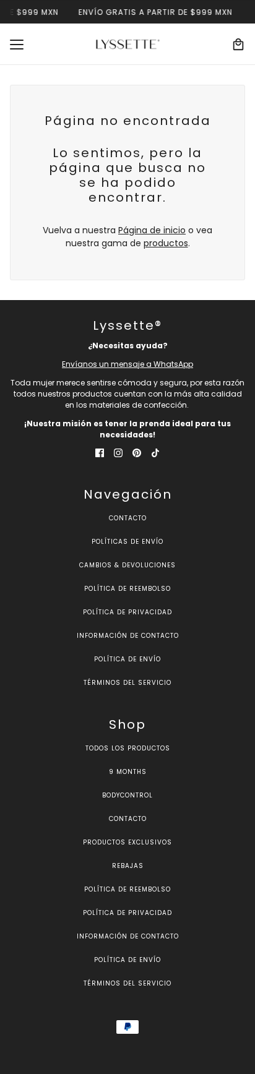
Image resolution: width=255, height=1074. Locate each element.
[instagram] (118, 452)
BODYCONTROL (127, 795)
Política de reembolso (127, 588)
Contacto (128, 518)
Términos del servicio (127, 682)
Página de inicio (152, 230)
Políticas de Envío (127, 541)
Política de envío (127, 659)
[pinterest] (136, 452)
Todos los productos (127, 748)
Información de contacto (128, 635)
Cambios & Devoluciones (127, 565)
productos (166, 243)
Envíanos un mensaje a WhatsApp (127, 364)
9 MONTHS (128, 771)
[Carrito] (238, 44)
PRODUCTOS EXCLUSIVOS (127, 842)
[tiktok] (155, 452)
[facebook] (99, 452)
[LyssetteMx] (127, 44)
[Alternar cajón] (17, 44)
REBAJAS (128, 865)
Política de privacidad (127, 612)
